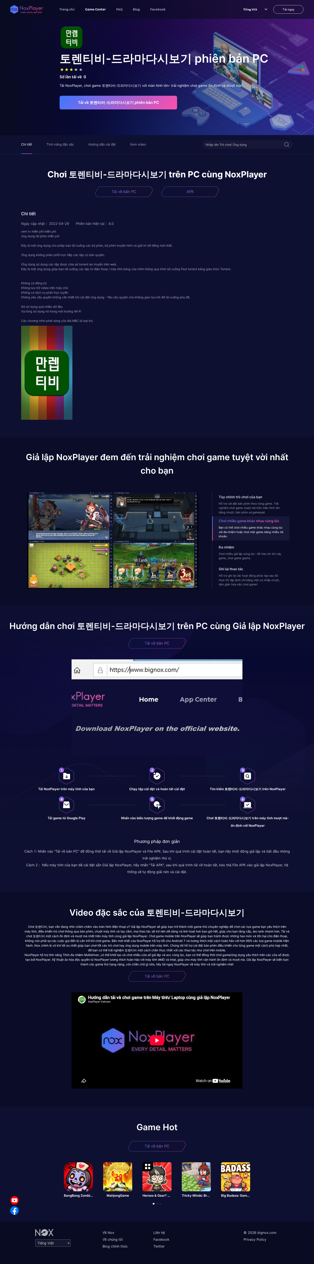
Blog (136, 9)
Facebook (158, 9)
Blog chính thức (115, 1246)
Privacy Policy (255, 1239)
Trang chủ (67, 9)
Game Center (95, 9)
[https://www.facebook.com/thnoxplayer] (14, 1210)
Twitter (159, 1246)
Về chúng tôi (113, 1239)
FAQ (119, 9)
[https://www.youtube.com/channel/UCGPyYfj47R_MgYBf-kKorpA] (14, 1200)
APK (190, 191)
